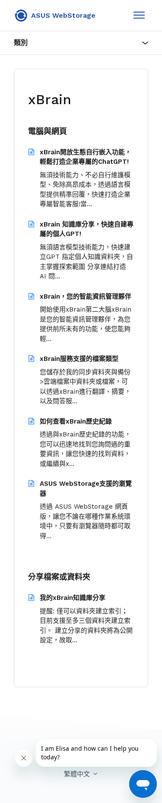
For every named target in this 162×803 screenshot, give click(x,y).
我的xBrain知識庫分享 (72, 598)
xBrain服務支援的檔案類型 (79, 359)
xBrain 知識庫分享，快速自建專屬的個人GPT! (86, 229)
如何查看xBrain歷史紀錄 (76, 421)
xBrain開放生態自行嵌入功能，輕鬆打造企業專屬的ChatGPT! (85, 157)
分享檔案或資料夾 (59, 576)
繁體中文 (78, 774)
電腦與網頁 (47, 131)
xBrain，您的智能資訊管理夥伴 (85, 296)
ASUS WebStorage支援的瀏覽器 (86, 488)
